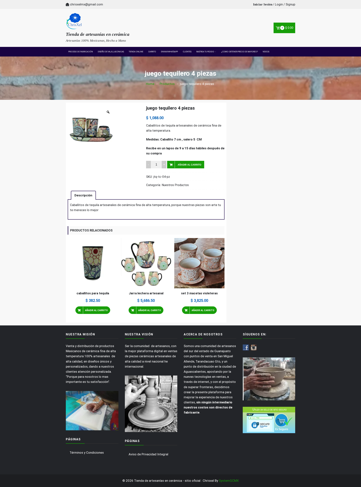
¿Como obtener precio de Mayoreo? (239, 52)
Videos (266, 52)
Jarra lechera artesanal (146, 293)
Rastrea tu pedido (205, 52)
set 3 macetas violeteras (199, 293)
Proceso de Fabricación (80, 52)
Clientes (187, 52)
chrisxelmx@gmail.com (86, 4)
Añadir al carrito (189, 164)
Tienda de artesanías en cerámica (97, 34)
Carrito (152, 52)
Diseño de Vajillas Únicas (111, 52)
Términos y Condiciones (87, 452)
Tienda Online (136, 52)
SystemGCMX (229, 480)
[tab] (83, 195)
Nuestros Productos (175, 185)
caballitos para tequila (93, 293)
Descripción (83, 195)
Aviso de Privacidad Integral (148, 454)
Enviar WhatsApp (169, 52)
